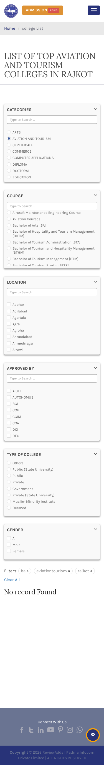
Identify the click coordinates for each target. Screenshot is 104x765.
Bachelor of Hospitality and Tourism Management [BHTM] (53, 233)
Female (18, 551)
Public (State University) (33, 469)
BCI (15, 404)
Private (18, 482)
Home (9, 28)
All (14, 538)
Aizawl (17, 350)
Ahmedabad (22, 337)
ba (23, 570)
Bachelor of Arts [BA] (29, 225)
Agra (16, 324)
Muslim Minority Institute (33, 501)
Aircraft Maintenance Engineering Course (46, 212)
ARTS (16, 132)
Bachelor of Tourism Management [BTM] (45, 259)
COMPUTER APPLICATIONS (33, 158)
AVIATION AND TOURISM (31, 139)
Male (16, 545)
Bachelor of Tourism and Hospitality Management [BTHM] (53, 250)
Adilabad (19, 311)
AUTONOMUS (23, 397)
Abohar (18, 304)
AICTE (17, 391)
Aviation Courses (26, 219)
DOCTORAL (20, 171)
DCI (15, 429)
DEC (15, 436)
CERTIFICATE (22, 145)
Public (17, 476)
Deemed (19, 508)
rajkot (83, 570)
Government (22, 489)
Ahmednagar (23, 343)
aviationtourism (51, 570)
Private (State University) (33, 495)
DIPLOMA (19, 164)
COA (15, 423)
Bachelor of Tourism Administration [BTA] (46, 242)
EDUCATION (21, 177)
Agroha (18, 330)
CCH (15, 410)
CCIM (16, 417)
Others (18, 463)
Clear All (12, 579)
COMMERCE (21, 151)
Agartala (19, 317)
